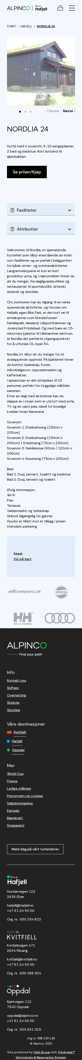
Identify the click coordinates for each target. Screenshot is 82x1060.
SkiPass (13, 688)
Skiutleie (13, 710)
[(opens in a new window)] (24, 591)
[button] (20, 112)
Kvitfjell (20, 732)
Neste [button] (68, 111)
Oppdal (18, 750)
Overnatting (16, 695)
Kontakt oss (16, 680)
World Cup (15, 773)
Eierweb (13, 810)
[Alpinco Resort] (18, 8)
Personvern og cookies (25, 796)
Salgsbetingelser (20, 803)
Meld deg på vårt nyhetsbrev (35, 849)
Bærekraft (15, 818)
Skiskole (13, 702)
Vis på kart (22, 559)
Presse (12, 781)
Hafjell (17, 741)
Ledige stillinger (19, 788)
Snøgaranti (15, 825)
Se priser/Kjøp (27, 172)
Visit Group (42, 1052)
